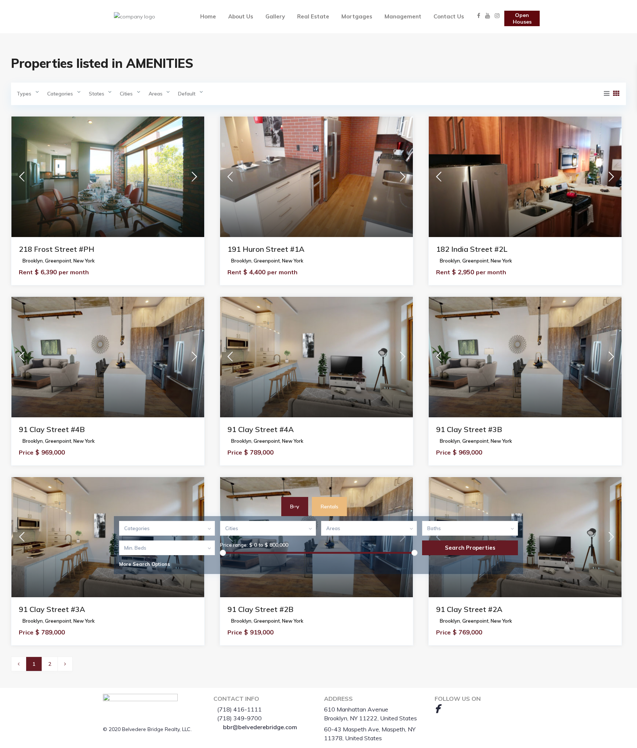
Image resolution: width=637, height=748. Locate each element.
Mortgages (356, 16)
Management (402, 16)
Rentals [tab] (329, 506)
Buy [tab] (294, 506)
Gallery (275, 16)
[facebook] (437, 708)
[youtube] (449, 708)
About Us (240, 16)
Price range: (234, 545)
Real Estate (313, 16)
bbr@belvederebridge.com (260, 727)
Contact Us (449, 16)
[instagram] (462, 708)
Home (208, 16)
